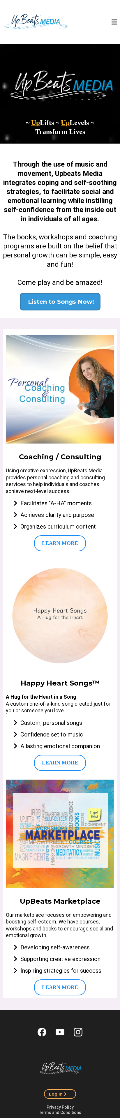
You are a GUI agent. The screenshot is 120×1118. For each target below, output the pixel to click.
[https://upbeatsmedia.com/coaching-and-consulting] (60, 389)
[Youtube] (60, 1032)
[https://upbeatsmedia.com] (35, 22)
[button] (114, 22)
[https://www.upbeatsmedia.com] (60, 1068)
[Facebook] (42, 1032)
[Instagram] (78, 1032)
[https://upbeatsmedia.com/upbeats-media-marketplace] (60, 834)
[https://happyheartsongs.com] (60, 615)
